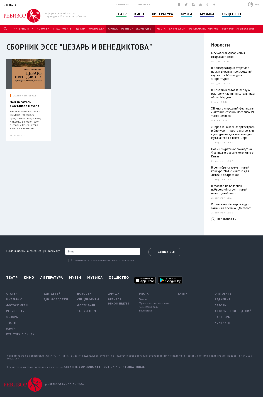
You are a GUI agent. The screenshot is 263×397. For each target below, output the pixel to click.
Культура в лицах (20, 334)
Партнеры (223, 317)
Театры (143, 299)
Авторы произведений (233, 311)
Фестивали (86, 305)
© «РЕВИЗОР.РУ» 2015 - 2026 (64, 384)
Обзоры (12, 317)
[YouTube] (200, 4)
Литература (162, 14)
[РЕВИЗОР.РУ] (22, 16)
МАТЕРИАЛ (30, 96)
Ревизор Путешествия (238, 28)
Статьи (12, 293)
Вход (257, 4)
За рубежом (177, 28)
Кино (139, 14)
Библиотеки (145, 310)
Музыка (207, 14)
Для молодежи (56, 299)
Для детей (52, 293)
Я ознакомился (79, 260)
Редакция (222, 299)
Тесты (11, 322)
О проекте (122, 4)
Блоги (11, 328)
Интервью (14, 299)
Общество (231, 14)
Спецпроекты (62, 28)
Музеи (186, 14)
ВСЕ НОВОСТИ (227, 219)
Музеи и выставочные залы (154, 303)
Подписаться (165, 252)
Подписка (144, 4)
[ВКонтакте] (179, 4)
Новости (43, 28)
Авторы (221, 305)
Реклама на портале (203, 28)
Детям (81, 28)
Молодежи (96, 28)
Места (161, 28)
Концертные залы (148, 306)
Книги (183, 293)
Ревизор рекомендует (137, 28)
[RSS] (193, 4)
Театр (121, 14)
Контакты (223, 322)
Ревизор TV (15, 311)
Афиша (113, 28)
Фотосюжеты (17, 305)
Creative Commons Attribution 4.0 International (104, 367)
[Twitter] (186, 4)
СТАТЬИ (17, 96)
